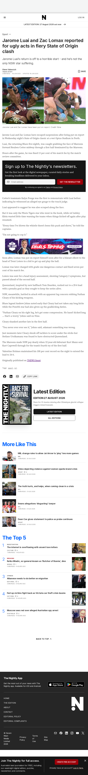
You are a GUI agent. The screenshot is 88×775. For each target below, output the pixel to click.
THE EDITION (10, 703)
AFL (19, 489)
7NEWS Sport (34, 360)
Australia (11, 613)
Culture (10, 550)
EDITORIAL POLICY (12, 716)
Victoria (10, 596)
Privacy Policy (58, 187)
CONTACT (8, 712)
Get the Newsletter (70, 182)
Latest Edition (54, 412)
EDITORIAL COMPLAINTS (15, 721)
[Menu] (5, 17)
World (9, 564)
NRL (15, 368)
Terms (48, 187)
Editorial (10, 582)
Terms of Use (35, 738)
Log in (81, 17)
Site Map (46, 738)
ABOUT (7, 707)
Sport (5, 34)
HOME (6, 698)
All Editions (54, 418)
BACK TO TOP (42, 639)
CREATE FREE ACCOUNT (66, 762)
